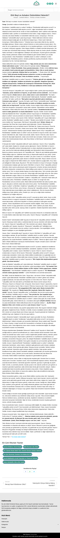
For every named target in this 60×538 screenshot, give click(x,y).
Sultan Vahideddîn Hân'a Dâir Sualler (14, 462)
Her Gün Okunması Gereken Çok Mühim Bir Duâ (17, 454)
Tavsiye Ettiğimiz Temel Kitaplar (12, 447)
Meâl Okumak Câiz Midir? (31, 447)
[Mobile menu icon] (56, 4)
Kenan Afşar (34, 534)
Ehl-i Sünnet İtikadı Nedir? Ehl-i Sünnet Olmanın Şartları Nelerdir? (22, 450)
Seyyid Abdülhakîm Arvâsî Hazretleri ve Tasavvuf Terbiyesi (20, 458)
